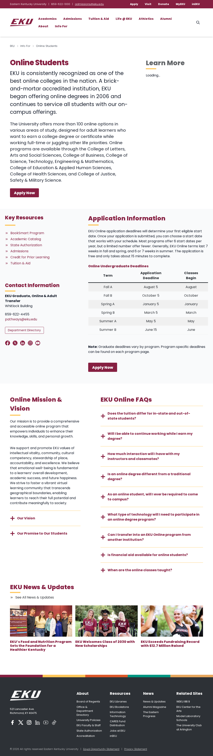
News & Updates (154, 701)
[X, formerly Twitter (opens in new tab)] (20, 722)
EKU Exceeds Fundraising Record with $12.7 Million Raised (170, 644)
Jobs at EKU (117, 730)
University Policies (88, 720)
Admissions (72, 19)
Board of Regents (88, 701)
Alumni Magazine (154, 707)
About (43, 26)
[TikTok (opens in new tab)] (54, 722)
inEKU (196, 4)
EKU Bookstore (119, 707)
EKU (12, 46)
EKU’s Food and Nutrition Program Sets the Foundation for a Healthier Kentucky (41, 646)
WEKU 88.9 (183, 701)
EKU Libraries (118, 701)
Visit (148, 4)
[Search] (198, 22)
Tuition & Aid (98, 19)
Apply (134, 4)
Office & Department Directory (85, 711)
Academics (47, 19)
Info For (61, 26)
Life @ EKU (124, 19)
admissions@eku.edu (89, 4)
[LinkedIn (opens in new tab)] (37, 722)
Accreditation (86, 736)
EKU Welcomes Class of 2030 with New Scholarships (105, 644)
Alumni (166, 19)
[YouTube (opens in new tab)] (45, 722)
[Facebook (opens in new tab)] (12, 722)
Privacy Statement (135, 749)
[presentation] (41, 621)
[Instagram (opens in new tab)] (29, 722)
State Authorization (89, 730)
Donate (163, 4)
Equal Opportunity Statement (101, 749)
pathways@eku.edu (21, 319)
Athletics (146, 19)
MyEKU (180, 4)
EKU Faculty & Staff (89, 725)
